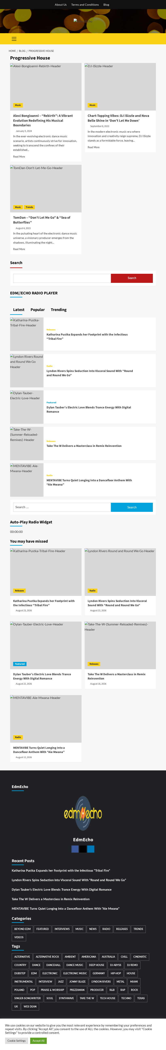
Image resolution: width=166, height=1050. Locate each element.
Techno (126, 998)
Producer (97, 990)
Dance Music (74, 965)
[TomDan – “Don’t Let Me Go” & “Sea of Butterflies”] (46, 188)
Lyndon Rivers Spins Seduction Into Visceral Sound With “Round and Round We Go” (69, 880)
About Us (61, 4)
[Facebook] (75, 849)
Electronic (50, 973)
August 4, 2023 (23, 228)
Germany (99, 973)
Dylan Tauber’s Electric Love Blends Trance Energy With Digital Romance (62, 889)
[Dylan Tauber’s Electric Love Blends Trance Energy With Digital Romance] (27, 395)
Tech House (107, 998)
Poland (19, 990)
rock (134, 990)
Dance (36, 965)
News (93, 929)
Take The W (87, 998)
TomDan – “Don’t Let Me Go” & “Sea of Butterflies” (41, 220)
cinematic (140, 957)
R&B (112, 990)
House (131, 973)
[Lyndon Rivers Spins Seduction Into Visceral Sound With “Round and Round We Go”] (27, 361)
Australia (108, 957)
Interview (45, 982)
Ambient (70, 957)
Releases (51, 329)
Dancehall (53, 965)
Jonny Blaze (77, 982)
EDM (34, 973)
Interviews (62, 929)
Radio (50, 366)
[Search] (153, 38)
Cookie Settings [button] (16, 1040)
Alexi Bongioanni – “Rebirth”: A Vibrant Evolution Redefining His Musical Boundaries (43, 120)
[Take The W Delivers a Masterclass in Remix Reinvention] (27, 434)
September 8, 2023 (99, 126)
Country (20, 965)
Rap (122, 990)
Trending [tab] (58, 310)
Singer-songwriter (27, 998)
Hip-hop (116, 973)
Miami (134, 982)
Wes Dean (30, 1006)
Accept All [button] (38, 1040)
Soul (50, 998)
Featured (51, 402)
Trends (29, 207)
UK (16, 1006)
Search (16, 263)
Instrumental (23, 982)
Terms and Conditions (85, 4)
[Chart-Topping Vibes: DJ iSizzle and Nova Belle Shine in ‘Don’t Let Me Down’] (120, 87)
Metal (120, 982)
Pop (32, 990)
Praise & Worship (52, 990)
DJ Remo (132, 965)
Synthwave (66, 998)
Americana (89, 957)
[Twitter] (82, 849)
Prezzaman (77, 990)
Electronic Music (75, 973)
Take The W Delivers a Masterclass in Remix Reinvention (84, 446)
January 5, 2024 (24, 131)
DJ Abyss (115, 965)
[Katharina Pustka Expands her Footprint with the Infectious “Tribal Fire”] (27, 322)
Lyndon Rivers (101, 982)
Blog (106, 4)
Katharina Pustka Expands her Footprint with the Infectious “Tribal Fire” (61, 870)
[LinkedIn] (90, 849)
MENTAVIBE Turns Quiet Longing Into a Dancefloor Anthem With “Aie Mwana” (65, 908)
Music (18, 105)
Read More (19, 156)
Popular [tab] (37, 310)
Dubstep (19, 973)
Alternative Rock (47, 957)
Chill (124, 957)
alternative (22, 957)
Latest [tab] (18, 310)
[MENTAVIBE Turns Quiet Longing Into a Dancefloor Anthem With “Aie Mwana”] (27, 468)
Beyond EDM (22, 929)
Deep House (96, 965)
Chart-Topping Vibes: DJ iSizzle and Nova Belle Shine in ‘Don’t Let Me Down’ (118, 118)
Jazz (61, 982)
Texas (141, 998)
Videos (18, 937)
